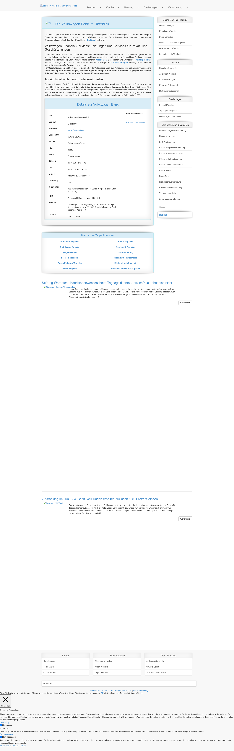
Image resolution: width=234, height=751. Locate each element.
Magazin (105, 690)
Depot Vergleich (166, 36)
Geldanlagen (150, 7)
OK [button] (102, 693)
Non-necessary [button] (6, 734)
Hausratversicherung (168, 136)
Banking (128, 7)
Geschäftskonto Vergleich (170, 48)
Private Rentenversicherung (171, 164)
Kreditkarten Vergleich (168, 31)
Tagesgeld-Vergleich (69, 252)
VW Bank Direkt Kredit (135, 122)
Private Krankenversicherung (171, 153)
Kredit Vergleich (101, 666)
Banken (91, 7)
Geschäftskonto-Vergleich (70, 263)
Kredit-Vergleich (125, 241)
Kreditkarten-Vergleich (70, 247)
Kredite (110, 7)
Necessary (7, 725)
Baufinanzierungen (167, 79)
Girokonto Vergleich (167, 25)
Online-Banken (49, 672)
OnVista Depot (152, 666)
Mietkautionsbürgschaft (125, 263)
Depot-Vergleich (69, 268)
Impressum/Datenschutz (121, 690)
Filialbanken (48, 666)
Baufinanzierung (125, 252)
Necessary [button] (4, 722)
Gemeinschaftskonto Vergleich (172, 42)
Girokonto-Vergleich (70, 241)
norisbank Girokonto (155, 661)
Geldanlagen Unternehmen (171, 116)
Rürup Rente (164, 176)
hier (142, 693)
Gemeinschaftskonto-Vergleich (125, 268)
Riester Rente (165, 170)
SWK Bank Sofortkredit (156, 672)
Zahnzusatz (169, 199)
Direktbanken (49, 661)
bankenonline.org (140, 690)
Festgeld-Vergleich (70, 257)
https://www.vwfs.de (76, 130)
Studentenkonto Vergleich (170, 54)
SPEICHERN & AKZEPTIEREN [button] (13, 745)
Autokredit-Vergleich (125, 247)
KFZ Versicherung (167, 141)
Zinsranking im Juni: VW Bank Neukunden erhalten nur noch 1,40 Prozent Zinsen (100, 498)
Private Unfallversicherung (170, 159)
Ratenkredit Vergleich (168, 68)
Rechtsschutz (170, 187)
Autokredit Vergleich (167, 73)
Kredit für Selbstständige (125, 257)
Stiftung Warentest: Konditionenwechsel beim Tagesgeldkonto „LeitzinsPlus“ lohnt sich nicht (107, 282)
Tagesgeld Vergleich (168, 110)
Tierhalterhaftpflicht (167, 193)
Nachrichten (95, 690)
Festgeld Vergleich (167, 105)
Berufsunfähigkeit (172, 130)
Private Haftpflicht (172, 147)
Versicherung (175, 7)
